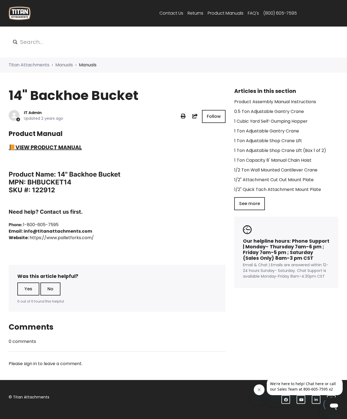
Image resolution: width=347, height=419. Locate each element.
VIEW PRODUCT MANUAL (48, 147)
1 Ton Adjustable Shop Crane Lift (268, 141)
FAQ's (253, 13)
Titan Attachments (29, 65)
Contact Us (171, 13)
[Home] (20, 13)
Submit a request (320, 13)
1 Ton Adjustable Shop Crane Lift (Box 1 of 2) (280, 150)
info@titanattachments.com (58, 231)
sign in (30, 363)
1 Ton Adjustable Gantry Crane (266, 131)
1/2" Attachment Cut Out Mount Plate (274, 180)
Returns (195, 13)
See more (249, 203)
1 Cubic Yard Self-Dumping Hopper (271, 121)
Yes (28, 289)
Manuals (64, 65)
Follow (214, 116)
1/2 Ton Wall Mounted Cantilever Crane (275, 170)
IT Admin (33, 112)
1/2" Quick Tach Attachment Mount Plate (277, 189)
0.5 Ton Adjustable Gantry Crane (269, 111)
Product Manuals (225, 13)
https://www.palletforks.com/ (62, 238)
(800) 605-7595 (280, 13)
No (50, 289)
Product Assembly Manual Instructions (275, 102)
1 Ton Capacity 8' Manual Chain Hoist (272, 160)
